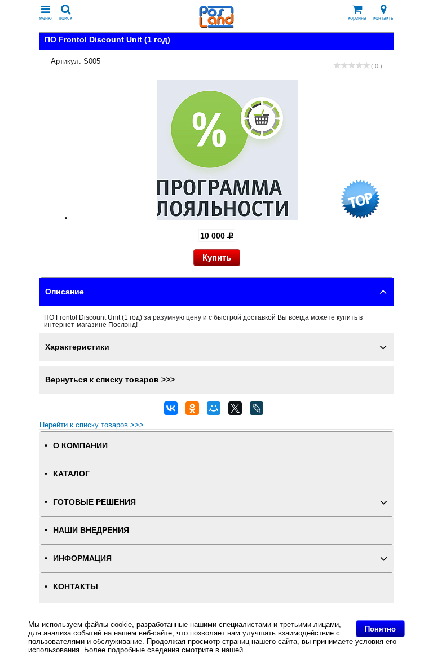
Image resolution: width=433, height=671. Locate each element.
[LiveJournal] (256, 411)
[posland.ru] (216, 25)
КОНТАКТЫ (75, 586)
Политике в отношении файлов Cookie (310, 650)
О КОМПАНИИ (80, 446)
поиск (65, 18)
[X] (235, 411)
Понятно (380, 629)
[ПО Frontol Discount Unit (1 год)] (227, 218)
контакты (383, 18)
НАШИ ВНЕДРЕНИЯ (91, 530)
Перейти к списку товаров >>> (91, 425)
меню (45, 18)
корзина (357, 18)
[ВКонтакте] (170, 411)
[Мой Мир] (213, 411)
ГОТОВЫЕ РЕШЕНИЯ (94, 502)
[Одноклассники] (192, 411)
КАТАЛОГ (71, 474)
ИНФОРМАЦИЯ (82, 558)
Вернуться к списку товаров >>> (110, 380)
